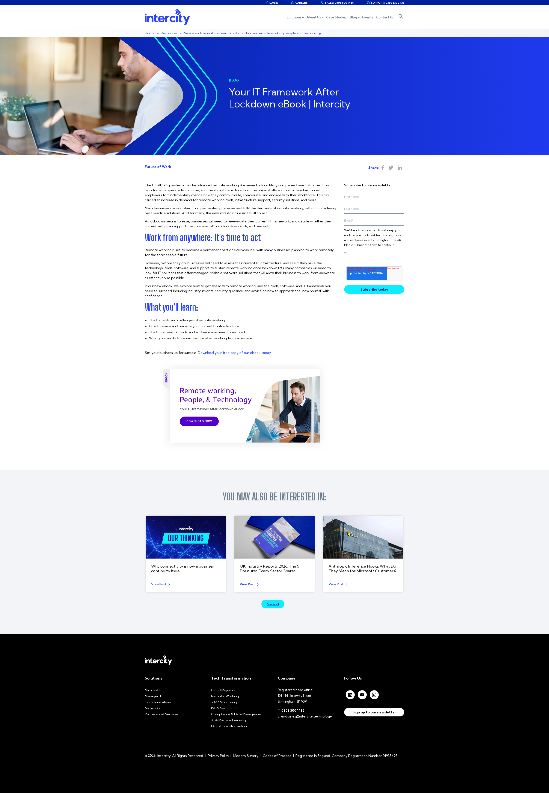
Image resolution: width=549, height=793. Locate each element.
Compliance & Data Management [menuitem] (237, 714)
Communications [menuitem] (158, 702)
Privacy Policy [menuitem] (218, 756)
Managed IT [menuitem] (154, 696)
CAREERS (299, 3)
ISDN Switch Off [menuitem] (224, 708)
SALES (337, 3)
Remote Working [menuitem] (225, 696)
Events (367, 17)
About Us (313, 17)
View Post (158, 584)
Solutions (294, 17)
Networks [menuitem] (152, 708)
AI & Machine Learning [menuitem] (228, 720)
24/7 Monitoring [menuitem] (224, 702)
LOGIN (271, 3)
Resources (169, 33)
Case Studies (336, 17)
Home (150, 33)
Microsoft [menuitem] (152, 690)
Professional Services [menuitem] (161, 714)
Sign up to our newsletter (374, 712)
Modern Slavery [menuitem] (245, 756)
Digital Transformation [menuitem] (229, 726)
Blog (353, 17)
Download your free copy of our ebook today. (235, 352)
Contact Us (385, 17)
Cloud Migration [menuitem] (223, 690)
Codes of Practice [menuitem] (277, 756)
